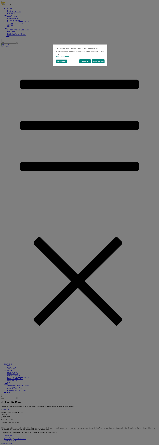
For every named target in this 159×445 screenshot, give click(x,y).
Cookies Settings (61, 61)
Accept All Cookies (98, 61)
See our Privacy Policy (62, 56)
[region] (80, 55)
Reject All (85, 61)
